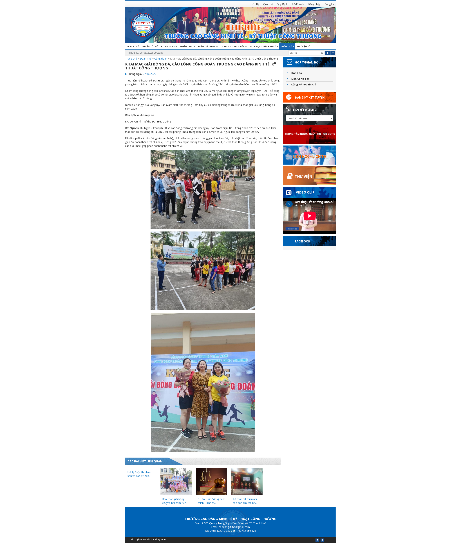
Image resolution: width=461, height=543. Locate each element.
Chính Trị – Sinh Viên (233, 46)
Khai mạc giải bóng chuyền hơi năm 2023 (174, 501)
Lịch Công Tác (300, 78)
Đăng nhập (314, 4)
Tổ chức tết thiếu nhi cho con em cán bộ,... (245, 501)
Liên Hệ (254, 4)
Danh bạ (296, 73)
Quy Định (282, 4)
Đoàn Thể (286, 46)
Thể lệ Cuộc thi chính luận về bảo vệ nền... (139, 474)
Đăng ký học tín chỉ (303, 84)
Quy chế (268, 4)
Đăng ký (329, 4)
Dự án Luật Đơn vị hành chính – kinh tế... (211, 501)
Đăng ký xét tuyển (310, 97)
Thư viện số (303, 46)
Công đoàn (160, 58)
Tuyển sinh (186, 46)
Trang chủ (133, 46)
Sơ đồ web (298, 4)
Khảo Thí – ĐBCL (207, 46)
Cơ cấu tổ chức (151, 46)
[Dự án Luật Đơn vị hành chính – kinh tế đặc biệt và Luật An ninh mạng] (211, 481)
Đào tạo (170, 46)
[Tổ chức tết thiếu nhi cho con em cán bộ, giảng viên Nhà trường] (247, 481)
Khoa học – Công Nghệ (263, 46)
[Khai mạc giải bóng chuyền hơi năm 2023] (176, 481)
